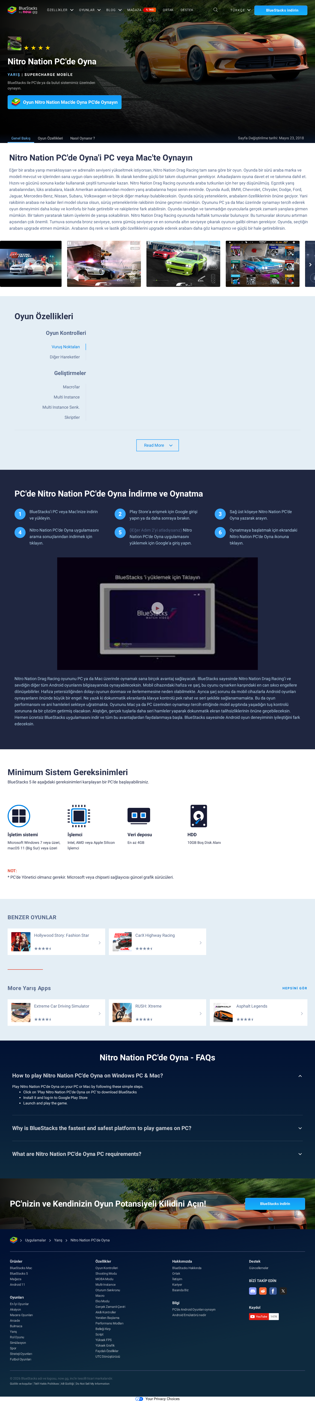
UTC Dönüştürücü (107, 1356)
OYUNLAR (87, 10)
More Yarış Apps (29, 988)
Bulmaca (16, 1326)
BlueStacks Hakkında (187, 1268)
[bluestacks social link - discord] (252, 1291)
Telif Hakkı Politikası (46, 1383)
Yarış (14, 74)
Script (99, 1334)
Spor (13, 1348)
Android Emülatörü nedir (189, 1315)
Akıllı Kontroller (105, 1312)
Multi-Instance (105, 1284)
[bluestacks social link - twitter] (283, 1291)
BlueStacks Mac (21, 1268)
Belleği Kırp (103, 1329)
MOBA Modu (104, 1279)
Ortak (168, 10)
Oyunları (17, 1297)
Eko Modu (102, 1301)
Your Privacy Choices (163, 1399)
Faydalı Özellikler (106, 1351)
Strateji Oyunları (21, 1354)
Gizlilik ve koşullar (21, 1383)
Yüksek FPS (103, 1340)
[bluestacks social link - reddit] (263, 1291)
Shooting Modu (106, 1273)
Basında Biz (180, 1290)
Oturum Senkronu (107, 1290)
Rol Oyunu (17, 1337)
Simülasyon (18, 1342)
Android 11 (17, 1284)
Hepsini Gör (294, 988)
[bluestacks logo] (22, 10)
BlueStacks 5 (19, 1273)
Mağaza (141, 10)
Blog (111, 10)
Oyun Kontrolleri (106, 1268)
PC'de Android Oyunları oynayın (194, 1309)
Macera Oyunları (21, 1315)
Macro (99, 1295)
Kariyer (177, 1284)
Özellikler (57, 10)
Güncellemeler (258, 1268)
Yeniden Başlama (107, 1318)
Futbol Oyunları (20, 1359)
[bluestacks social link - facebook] (273, 1291)
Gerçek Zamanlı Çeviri (110, 1307)
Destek (187, 10)
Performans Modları (109, 1323)
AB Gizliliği (67, 1383)
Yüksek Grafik (104, 1345)
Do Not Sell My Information (93, 1383)
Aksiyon (15, 1309)
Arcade (15, 1320)
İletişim (177, 1279)
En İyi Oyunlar (19, 1304)
